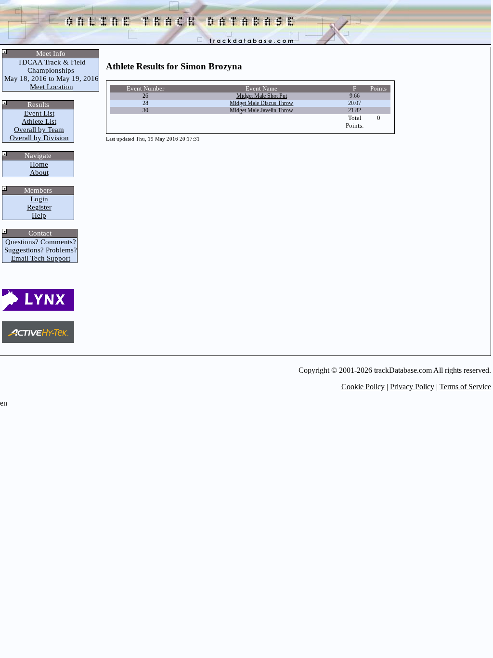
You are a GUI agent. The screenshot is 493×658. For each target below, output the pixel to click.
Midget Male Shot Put (261, 95)
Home (39, 164)
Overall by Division (39, 138)
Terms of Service (465, 386)
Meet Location (51, 87)
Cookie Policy (363, 386)
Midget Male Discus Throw (261, 103)
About (39, 172)
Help (39, 215)
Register (39, 207)
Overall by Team (39, 129)
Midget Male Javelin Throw (261, 110)
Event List (39, 113)
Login (39, 199)
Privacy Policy (412, 386)
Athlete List (39, 121)
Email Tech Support (40, 258)
